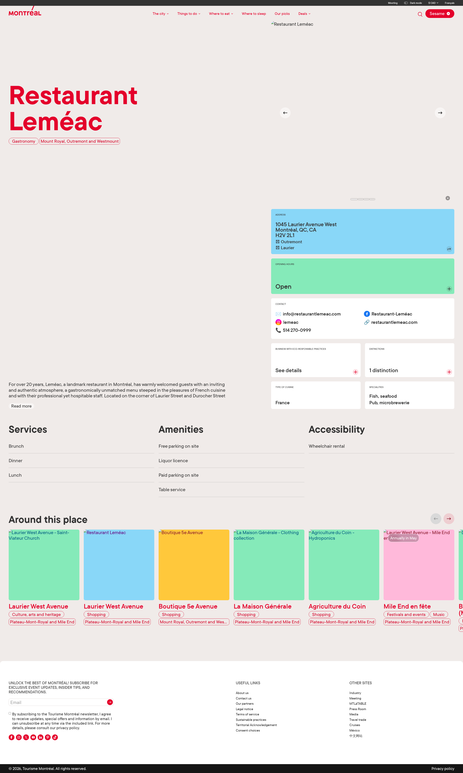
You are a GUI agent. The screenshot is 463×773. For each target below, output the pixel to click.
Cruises (354, 725)
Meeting (393, 3)
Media (353, 714)
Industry (355, 693)
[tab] (354, 199)
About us (242, 693)
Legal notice (244, 709)
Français (449, 3)
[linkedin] (40, 737)
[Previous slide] (435, 518)
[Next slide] (440, 112)
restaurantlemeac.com (394, 322)
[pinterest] (48, 737)
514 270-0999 (297, 330)
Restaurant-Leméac (391, 314)
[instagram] (19, 737)
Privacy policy (443, 768)
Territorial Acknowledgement (256, 725)
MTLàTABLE (357, 703)
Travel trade (357, 720)
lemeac (290, 322)
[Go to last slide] (285, 112)
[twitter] (26, 737)
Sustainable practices (251, 720)
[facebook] (11, 737)
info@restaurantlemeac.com (312, 314)
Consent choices (248, 730)
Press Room (357, 709)
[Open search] (420, 14)
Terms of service (247, 714)
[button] (21, 406)
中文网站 (355, 736)
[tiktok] (55, 737)
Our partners (245, 703)
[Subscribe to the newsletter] (110, 702)
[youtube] (33, 737)
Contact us (243, 698)
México (354, 730)
